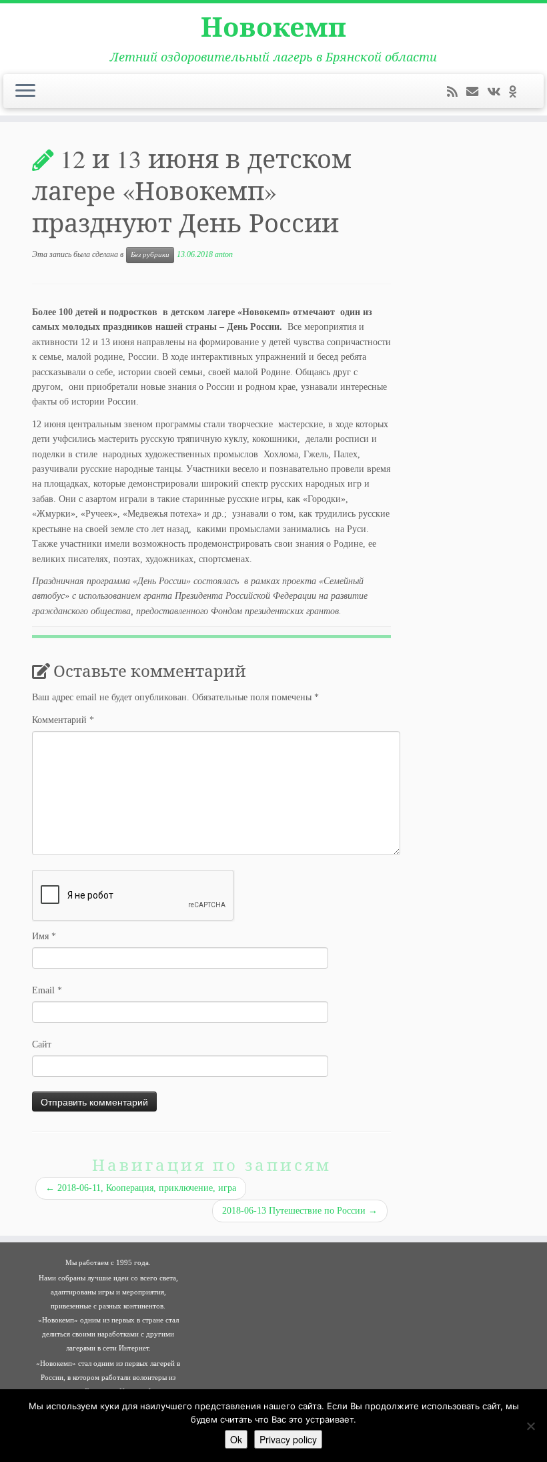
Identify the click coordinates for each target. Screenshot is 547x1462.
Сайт (41, 1044)
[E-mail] (476, 92)
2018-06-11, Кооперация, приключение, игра (140, 1188)
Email (47, 990)
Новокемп (273, 27)
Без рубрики (150, 254)
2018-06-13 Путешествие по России (300, 1211)
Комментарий (63, 720)
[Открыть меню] (25, 91)
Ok (236, 1439)
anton (224, 254)
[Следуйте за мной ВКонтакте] (498, 92)
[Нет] (530, 1426)
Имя (44, 936)
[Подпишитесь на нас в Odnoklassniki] (517, 92)
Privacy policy (288, 1439)
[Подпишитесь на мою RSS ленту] (456, 92)
